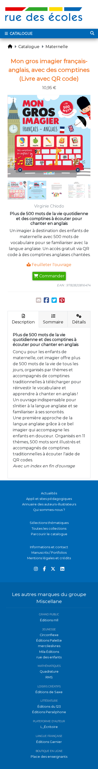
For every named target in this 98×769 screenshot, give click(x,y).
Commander (51, 276)
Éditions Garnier (49, 742)
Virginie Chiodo (49, 206)
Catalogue (21, 33)
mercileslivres (49, 646)
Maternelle (56, 46)
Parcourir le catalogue (49, 534)
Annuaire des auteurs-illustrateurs (49, 504)
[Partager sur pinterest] (62, 300)
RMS (49, 677)
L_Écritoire (49, 727)
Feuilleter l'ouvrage (51, 264)
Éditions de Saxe (49, 692)
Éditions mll (49, 620)
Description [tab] (23, 322)
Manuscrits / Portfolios (49, 552)
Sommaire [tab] (53, 322)
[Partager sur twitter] (54, 300)
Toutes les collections (49, 528)
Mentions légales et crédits (49, 558)
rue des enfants (49, 657)
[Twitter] (53, 569)
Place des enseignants (49, 756)
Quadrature (49, 671)
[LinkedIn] (62, 569)
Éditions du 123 (49, 706)
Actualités (49, 493)
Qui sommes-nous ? (49, 510)
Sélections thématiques (49, 523)
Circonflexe (49, 635)
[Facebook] (44, 569)
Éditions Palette (49, 640)
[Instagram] (36, 569)
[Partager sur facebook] (46, 300)
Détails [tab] (79, 322)
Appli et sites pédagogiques (49, 499)
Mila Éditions (49, 652)
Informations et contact (49, 547)
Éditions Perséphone (49, 712)
